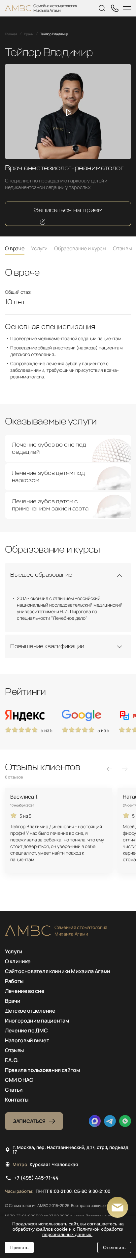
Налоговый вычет (27, 1040)
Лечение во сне (25, 991)
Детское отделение (30, 1010)
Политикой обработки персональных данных (82, 1231)
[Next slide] (125, 769)
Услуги (13, 951)
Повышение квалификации (47, 646)
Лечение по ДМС (26, 1030)
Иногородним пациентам (37, 1020)
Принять (19, 1247)
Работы (14, 981)
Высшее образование (41, 575)
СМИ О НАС (19, 1079)
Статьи (14, 1089)
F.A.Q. (12, 1060)
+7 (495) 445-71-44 (36, 1177)
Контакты (16, 1099)
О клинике (18, 961)
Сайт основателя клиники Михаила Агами (57, 971)
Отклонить (114, 1247)
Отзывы (14, 1050)
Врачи (12, 1000)
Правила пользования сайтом (42, 1070)
